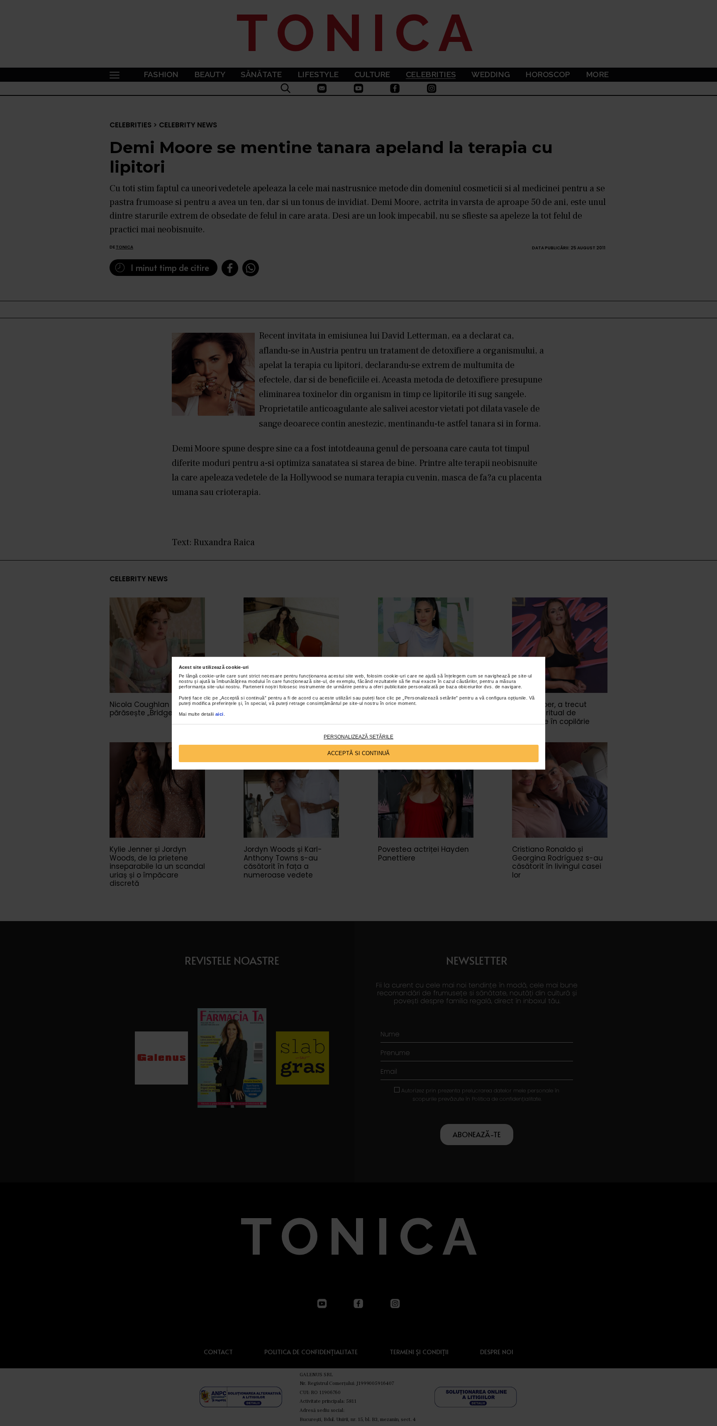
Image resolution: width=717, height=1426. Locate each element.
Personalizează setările (358, 737)
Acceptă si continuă (358, 753)
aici (219, 714)
